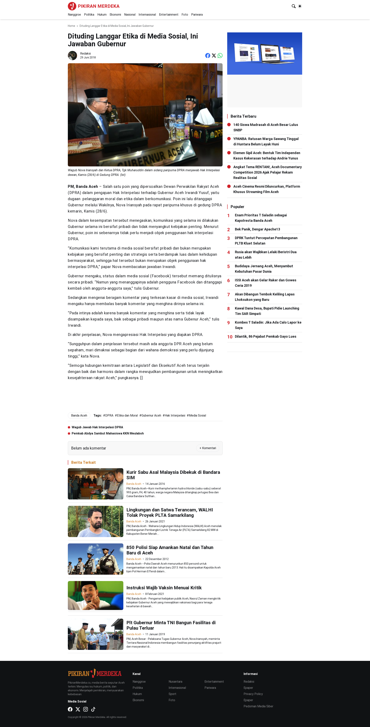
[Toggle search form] (293, 6)
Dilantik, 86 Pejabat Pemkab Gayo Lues (265, 336)
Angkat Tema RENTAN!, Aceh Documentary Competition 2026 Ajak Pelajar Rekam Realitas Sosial (267, 172)
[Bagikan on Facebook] (207, 55)
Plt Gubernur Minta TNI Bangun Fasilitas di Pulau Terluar (171, 625)
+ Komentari (207, 448)
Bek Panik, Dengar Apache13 (257, 229)
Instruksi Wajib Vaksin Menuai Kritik (164, 587)
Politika (89, 14)
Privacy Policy (253, 694)
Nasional (129, 14)
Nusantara (175, 681)
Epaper (248, 688)
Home (71, 25)
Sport (172, 694)
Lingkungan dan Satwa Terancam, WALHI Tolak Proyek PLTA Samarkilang (169, 512)
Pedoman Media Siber (258, 706)
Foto (185, 14)
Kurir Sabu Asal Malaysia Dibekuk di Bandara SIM (173, 475)
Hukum (102, 14)
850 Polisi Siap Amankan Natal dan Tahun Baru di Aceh (169, 550)
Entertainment (168, 14)
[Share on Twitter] (214, 55)
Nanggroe (74, 14)
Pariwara (197, 14)
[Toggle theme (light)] (300, 6)
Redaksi (249, 681)
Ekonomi (115, 14)
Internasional (147, 14)
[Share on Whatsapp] (220, 55)
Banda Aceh (133, 483)
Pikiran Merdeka (98, 6)
